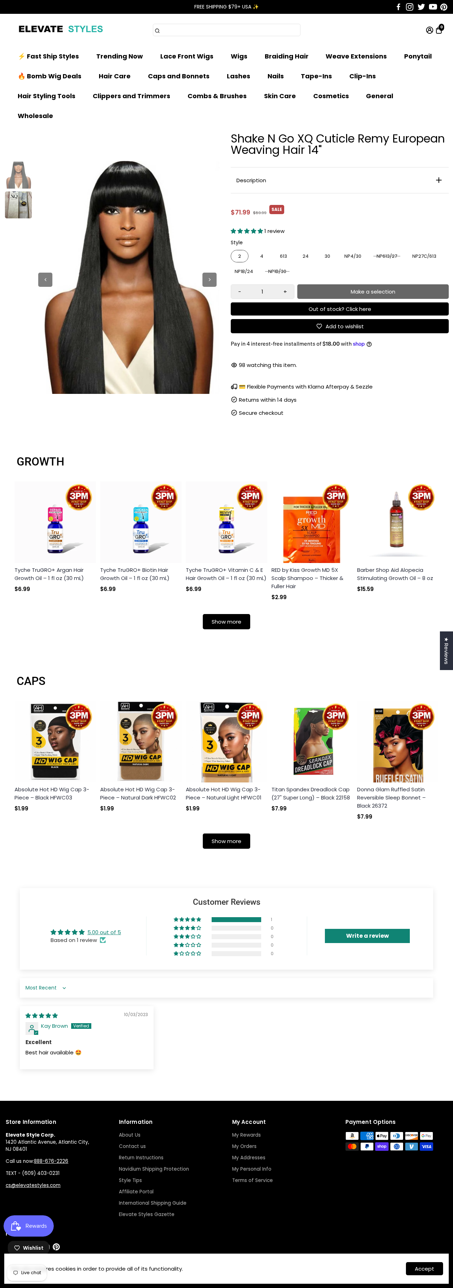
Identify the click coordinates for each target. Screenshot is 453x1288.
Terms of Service (252, 1180)
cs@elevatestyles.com (33, 1185)
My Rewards (246, 1135)
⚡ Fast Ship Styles (48, 56)
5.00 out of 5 (104, 932)
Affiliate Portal (136, 1191)
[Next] (209, 280)
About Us (130, 1135)
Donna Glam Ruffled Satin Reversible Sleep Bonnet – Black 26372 (391, 797)
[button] (247, 231)
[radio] (239, 256)
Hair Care (115, 76)
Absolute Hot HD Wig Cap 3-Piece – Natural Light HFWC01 (224, 793)
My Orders (244, 1146)
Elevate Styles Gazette (146, 1214)
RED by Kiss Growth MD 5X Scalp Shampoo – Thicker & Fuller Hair (307, 578)
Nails (276, 76)
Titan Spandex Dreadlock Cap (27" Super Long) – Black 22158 (310, 793)
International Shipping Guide (153, 1203)
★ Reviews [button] (446, 650)
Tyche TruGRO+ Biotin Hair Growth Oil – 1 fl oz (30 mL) (135, 574)
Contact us (132, 1146)
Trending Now (119, 56)
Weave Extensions (356, 56)
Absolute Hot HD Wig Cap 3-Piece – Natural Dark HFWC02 (138, 793)
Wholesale (35, 115)
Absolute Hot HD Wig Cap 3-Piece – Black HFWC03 (52, 793)
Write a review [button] (367, 936)
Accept (424, 1268)
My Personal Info (251, 1169)
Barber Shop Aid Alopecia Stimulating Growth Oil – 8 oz (395, 574)
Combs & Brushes (217, 95)
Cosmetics (331, 95)
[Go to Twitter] (421, 7)
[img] (41, 1015)
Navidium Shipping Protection (154, 1169)
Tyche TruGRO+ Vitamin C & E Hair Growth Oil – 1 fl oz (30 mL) (226, 574)
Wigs (239, 56)
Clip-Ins (362, 76)
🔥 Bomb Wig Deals (49, 76)
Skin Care (280, 95)
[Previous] (45, 280)
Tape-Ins (316, 76)
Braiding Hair (287, 56)
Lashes (238, 76)
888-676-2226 (51, 1161)
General (379, 95)
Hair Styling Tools (46, 95)
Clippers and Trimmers (131, 95)
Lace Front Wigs (186, 56)
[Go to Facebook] (398, 7)
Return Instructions (141, 1157)
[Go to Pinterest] (443, 7)
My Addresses (248, 1157)
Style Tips (130, 1180)
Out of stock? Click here (340, 309)
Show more (226, 621)
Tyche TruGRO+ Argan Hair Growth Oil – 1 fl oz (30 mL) (49, 574)
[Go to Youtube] (433, 7)
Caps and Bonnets (179, 76)
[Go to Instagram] (409, 7)
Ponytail (418, 56)
